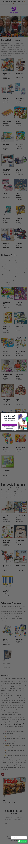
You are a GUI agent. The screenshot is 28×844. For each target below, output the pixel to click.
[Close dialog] (26, 414)
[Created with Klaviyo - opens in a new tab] (14, 430)
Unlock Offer (10, 424)
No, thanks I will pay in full (9, 428)
